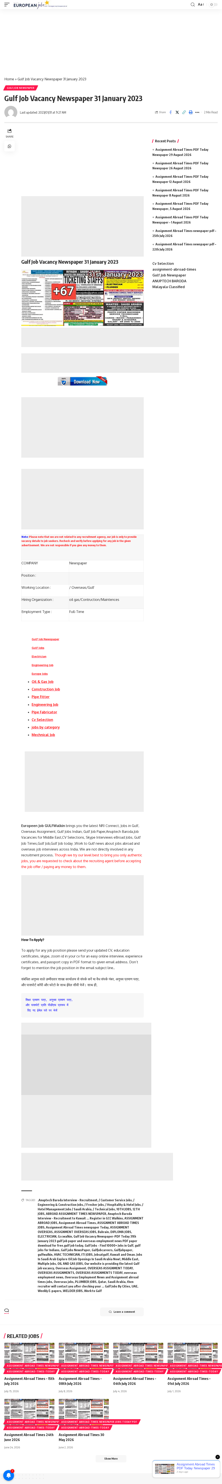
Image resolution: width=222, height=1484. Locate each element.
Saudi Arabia (117, 1282)
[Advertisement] (111, 41)
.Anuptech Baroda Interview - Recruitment (67, 1200)
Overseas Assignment (71, 1268)
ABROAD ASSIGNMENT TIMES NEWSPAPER (76, 1214)
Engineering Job (42, 665)
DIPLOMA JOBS (120, 1232)
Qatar (102, 1282)
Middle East (130, 1259)
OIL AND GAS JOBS (70, 1263)
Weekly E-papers (49, 1291)
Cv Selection (163, 263)
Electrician (39, 656)
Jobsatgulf (101, 1254)
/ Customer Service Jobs (115, 1200)
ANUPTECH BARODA (169, 281)
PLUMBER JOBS (85, 1282)
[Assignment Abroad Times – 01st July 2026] (193, 1358)
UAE (134, 1286)
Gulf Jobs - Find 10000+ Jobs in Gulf (109, 1245)
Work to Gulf (93, 1291)
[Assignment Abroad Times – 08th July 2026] (84, 1358)
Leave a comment (124, 1311)
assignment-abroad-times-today (30, 1371)
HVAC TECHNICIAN (67, 1254)
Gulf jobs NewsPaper (75, 1250)
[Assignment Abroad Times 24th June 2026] (29, 1414)
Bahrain (103, 1232)
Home (9, 79)
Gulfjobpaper (123, 1250)
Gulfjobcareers (102, 1250)
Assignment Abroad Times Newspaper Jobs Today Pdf (45, 1365)
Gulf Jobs (38, 647)
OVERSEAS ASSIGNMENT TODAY (110, 1268)
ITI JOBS (87, 1254)
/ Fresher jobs (94, 1204)
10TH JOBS (123, 1209)
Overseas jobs (63, 1282)
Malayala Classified (168, 287)
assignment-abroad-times (174, 269)
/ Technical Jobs (104, 1209)
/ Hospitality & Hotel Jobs (123, 1204)
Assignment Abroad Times (77, 1223)
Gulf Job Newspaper (20, 88)
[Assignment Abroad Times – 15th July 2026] (29, 1358)
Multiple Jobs (47, 1263)
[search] (193, 4)
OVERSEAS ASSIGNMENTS (56, 1272)
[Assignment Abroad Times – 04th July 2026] (138, 1358)
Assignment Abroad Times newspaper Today (77, 1227)
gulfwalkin (45, 1254)
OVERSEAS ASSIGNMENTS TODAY (99, 1272)
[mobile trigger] (8, 4)
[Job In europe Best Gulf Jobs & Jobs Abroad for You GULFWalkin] (43, 4)
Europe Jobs (40, 673)
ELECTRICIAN (47, 1236)
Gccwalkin (65, 1236)
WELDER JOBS (73, 1291)
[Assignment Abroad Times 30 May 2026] (84, 1414)
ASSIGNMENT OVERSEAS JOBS (75, 1232)
